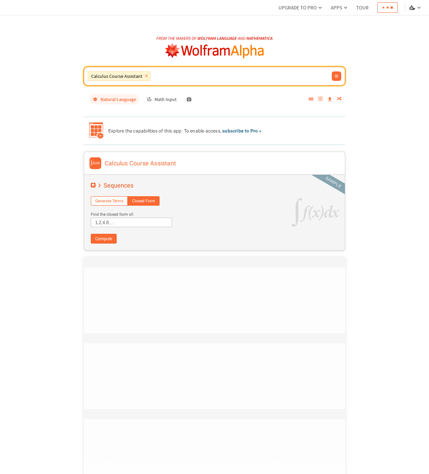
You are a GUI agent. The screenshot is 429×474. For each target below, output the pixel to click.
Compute (103, 238)
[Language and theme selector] (415, 7)
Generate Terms (109, 201)
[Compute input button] (336, 76)
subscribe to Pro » (241, 131)
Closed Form (143, 201)
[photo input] (189, 99)
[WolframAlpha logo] (214, 50)
